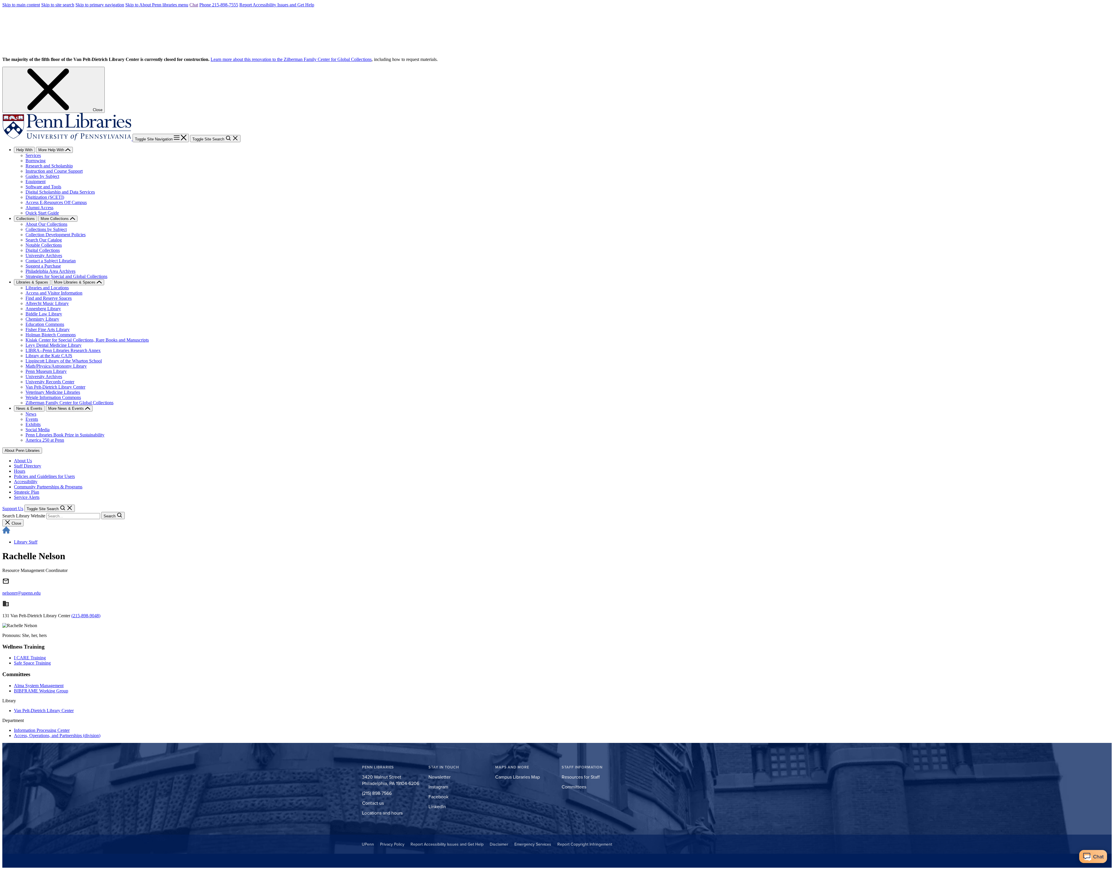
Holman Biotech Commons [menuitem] (51, 334)
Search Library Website (23, 515)
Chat (193, 4)
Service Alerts (26, 497)
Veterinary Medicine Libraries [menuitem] (53, 392)
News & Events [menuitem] (29, 408)
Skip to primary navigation (99, 4)
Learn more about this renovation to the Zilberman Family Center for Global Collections (291, 59)
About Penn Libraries (22, 450)
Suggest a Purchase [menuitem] (43, 265)
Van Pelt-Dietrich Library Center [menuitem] (55, 387)
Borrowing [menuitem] (36, 160)
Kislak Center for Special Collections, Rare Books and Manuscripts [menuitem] (87, 339)
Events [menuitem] (32, 419)
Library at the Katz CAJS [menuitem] (49, 355)
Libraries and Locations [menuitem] (47, 287)
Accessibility (25, 481)
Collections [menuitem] (25, 218)
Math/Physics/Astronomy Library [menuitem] (56, 366)
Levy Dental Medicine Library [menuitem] (54, 345)
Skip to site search (57, 4)
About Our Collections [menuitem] (46, 224)
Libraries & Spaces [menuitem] (32, 282)
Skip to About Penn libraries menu (156, 4)
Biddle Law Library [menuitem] (44, 313)
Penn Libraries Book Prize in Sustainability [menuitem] (65, 434)
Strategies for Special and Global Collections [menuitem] (66, 276)
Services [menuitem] (33, 155)
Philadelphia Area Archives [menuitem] (50, 271)
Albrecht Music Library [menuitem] (47, 303)
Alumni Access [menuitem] (39, 207)
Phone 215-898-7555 (218, 4)
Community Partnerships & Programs (48, 486)
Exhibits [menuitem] (33, 424)
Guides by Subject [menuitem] (42, 176)
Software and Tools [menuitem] (43, 186)
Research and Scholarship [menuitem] (49, 165)
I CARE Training (30, 657)
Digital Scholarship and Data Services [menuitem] (60, 191)
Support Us (12, 508)
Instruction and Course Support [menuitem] (54, 171)
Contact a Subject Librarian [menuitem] (51, 260)
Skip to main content (21, 4)
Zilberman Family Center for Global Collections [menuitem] (69, 402)
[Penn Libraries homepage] (67, 138)
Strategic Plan (26, 492)
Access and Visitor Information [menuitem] (54, 292)
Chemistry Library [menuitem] (42, 319)
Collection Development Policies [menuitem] (56, 234)
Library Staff (25, 541)
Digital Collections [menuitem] (43, 250)
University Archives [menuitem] (44, 255)
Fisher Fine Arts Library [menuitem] (48, 329)
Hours (19, 471)
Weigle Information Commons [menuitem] (53, 397)
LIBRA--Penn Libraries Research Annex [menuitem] (63, 350)
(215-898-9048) (85, 615)
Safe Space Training (32, 662)
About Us (23, 460)
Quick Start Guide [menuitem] (42, 212)
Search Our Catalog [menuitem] (44, 239)
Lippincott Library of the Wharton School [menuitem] (64, 360)
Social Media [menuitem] (38, 429)
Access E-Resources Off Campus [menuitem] (56, 202)
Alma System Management (39, 685)
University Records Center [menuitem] (50, 381)
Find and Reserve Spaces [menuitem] (49, 298)
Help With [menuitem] (24, 150)
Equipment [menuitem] (36, 181)
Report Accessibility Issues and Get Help (276, 4)
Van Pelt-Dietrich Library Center (44, 710)
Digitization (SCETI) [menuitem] (45, 197)
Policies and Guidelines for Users (44, 476)
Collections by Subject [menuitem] (46, 229)
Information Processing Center (42, 730)
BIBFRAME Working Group (41, 690)
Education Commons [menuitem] (45, 324)
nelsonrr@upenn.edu (21, 593)
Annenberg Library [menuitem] (43, 308)
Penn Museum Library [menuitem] (46, 371)
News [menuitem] (31, 413)
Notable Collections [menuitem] (44, 245)
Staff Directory (27, 465)
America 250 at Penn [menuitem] (45, 440)
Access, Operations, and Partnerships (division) (57, 735)
